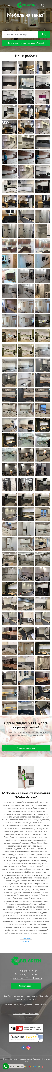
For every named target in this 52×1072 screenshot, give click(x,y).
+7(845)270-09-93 (27, 974)
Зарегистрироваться (26, 748)
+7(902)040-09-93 (27, 971)
